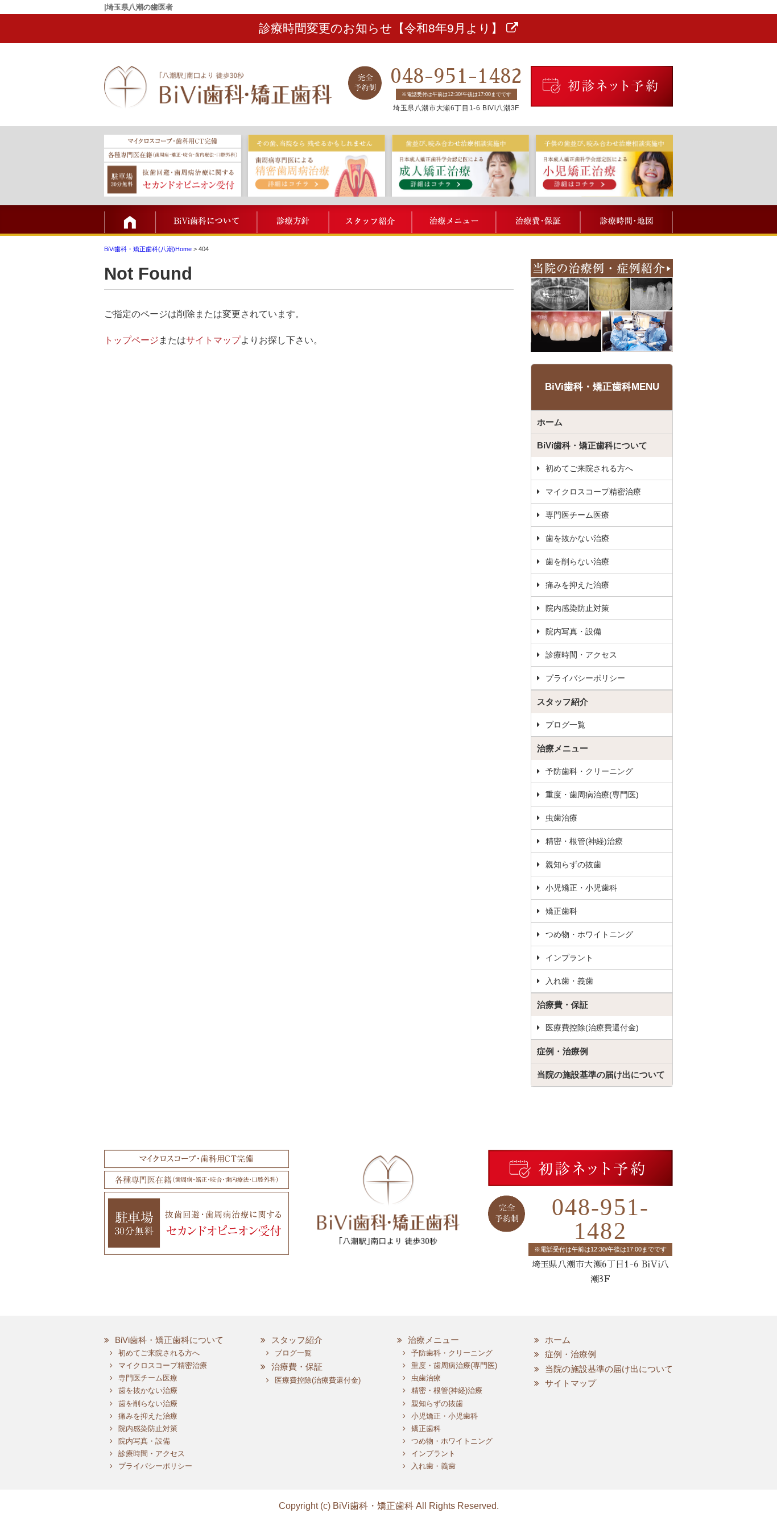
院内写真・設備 (573, 631)
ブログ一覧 (565, 724)
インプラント (569, 957)
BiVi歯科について (206, 219)
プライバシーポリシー (585, 678)
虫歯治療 (561, 817)
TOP (129, 219)
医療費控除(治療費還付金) (592, 1027)
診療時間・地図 (626, 219)
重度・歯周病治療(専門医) (592, 794)
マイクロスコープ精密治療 (593, 491)
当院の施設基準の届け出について (601, 1074)
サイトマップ (213, 340)
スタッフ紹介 (370, 219)
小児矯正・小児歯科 (581, 887)
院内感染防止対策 (577, 608)
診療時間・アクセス (581, 654)
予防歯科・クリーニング (589, 771)
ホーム (550, 422)
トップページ (131, 340)
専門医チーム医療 (577, 514)
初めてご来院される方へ (589, 468)
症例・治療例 (562, 1051)
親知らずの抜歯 (573, 864)
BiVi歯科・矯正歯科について (592, 445)
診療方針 (293, 219)
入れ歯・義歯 (569, 980)
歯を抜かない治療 (577, 538)
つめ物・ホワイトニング (589, 934)
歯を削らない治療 (577, 561)
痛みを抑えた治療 (577, 584)
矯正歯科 (561, 911)
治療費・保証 (536, 219)
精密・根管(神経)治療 (584, 841)
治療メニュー (452, 219)
